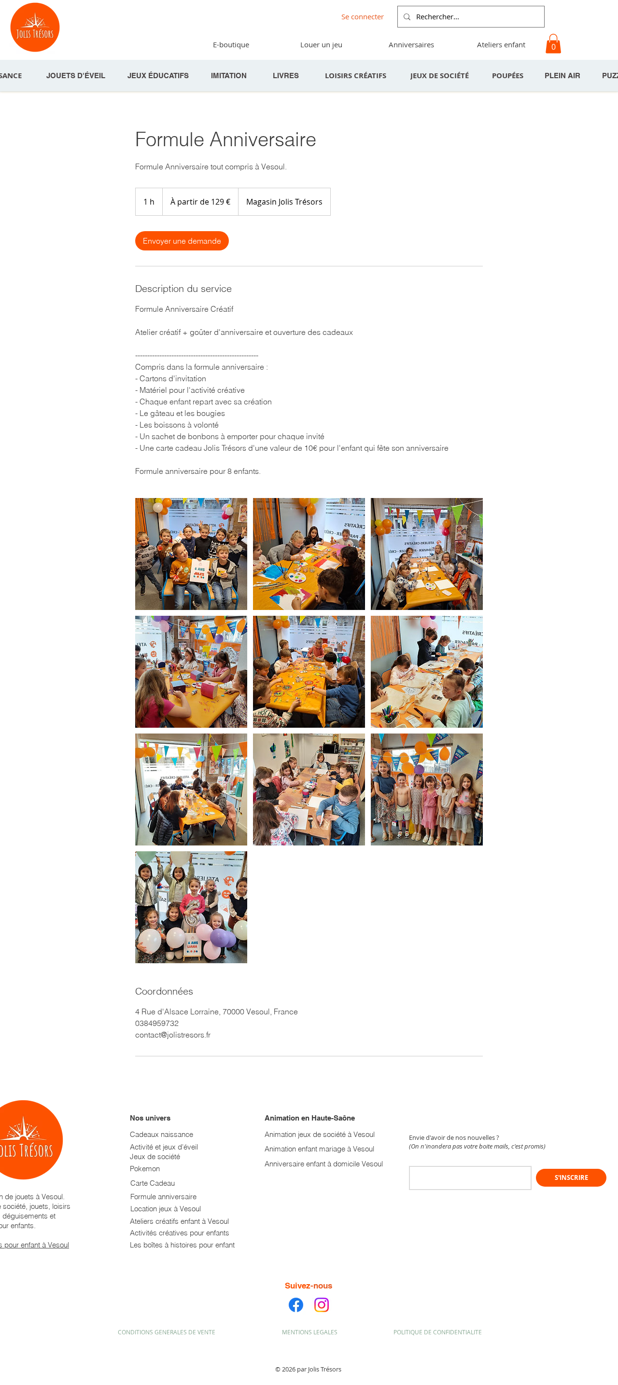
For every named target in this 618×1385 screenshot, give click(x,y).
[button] (411, 44)
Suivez (297, 1285)
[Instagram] (321, 1305)
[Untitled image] (191, 554)
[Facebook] (296, 1305)
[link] (182, 240)
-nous (321, 1285)
